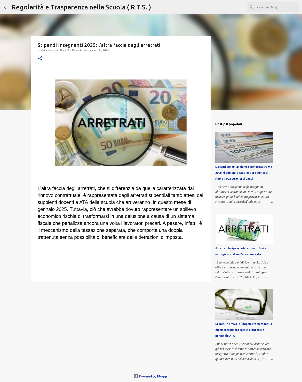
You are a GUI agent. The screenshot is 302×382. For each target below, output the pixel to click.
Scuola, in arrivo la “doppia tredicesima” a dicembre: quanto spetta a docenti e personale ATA (243, 329)
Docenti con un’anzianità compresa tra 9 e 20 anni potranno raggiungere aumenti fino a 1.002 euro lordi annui (243, 172)
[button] (40, 58)
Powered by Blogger (153, 376)
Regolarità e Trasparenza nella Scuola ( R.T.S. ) (81, 7)
